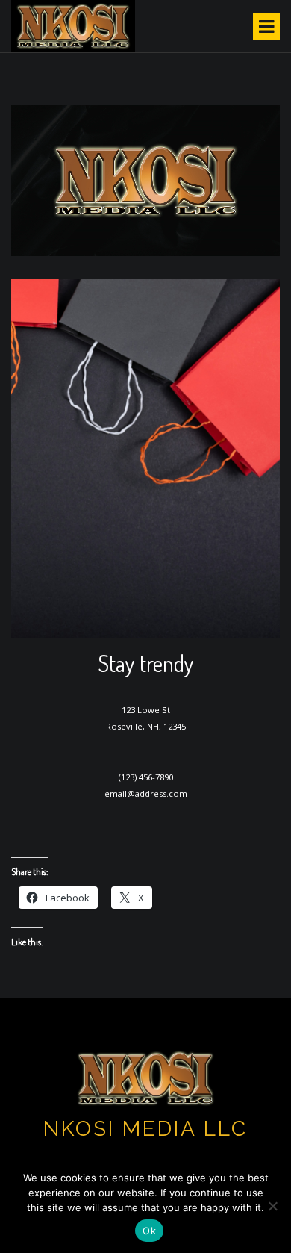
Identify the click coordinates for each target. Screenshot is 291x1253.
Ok (149, 1231)
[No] (272, 1205)
